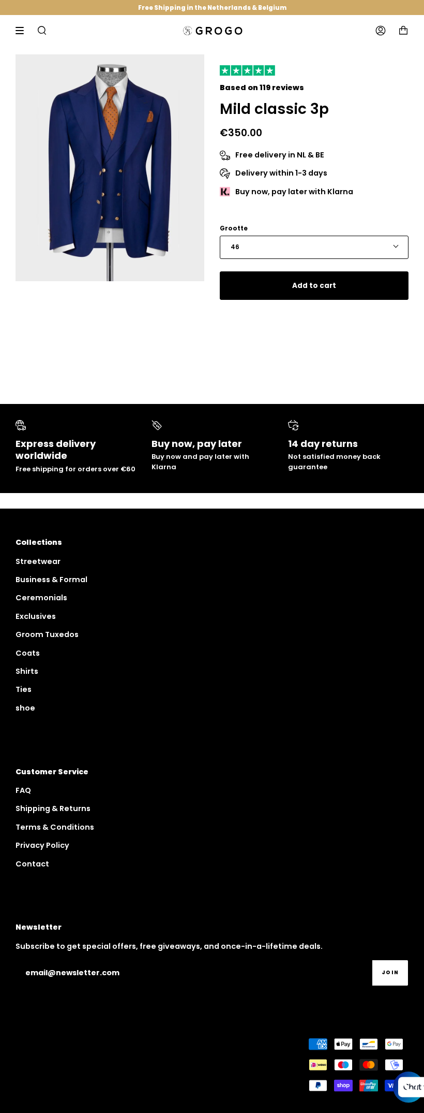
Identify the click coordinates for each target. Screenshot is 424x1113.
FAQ (23, 790)
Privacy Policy (42, 845)
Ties (24, 689)
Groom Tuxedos (47, 634)
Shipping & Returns (53, 808)
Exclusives (36, 616)
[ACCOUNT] (380, 30)
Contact (32, 864)
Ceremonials (41, 597)
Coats (28, 653)
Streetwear (38, 561)
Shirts (27, 671)
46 (235, 247)
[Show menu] (23, 30)
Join (390, 972)
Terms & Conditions (55, 827)
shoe (25, 708)
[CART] (403, 30)
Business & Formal (51, 579)
